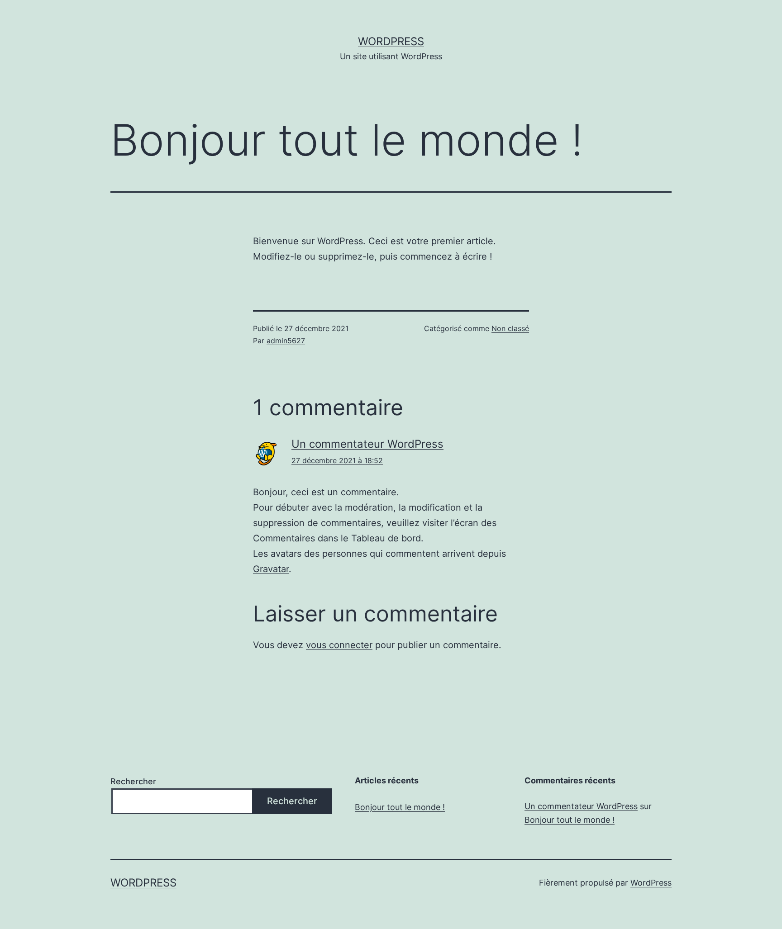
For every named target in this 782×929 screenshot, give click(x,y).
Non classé (510, 328)
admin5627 (286, 340)
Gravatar (271, 569)
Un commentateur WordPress (367, 443)
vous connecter (339, 645)
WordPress (391, 41)
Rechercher (133, 781)
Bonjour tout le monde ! (400, 807)
